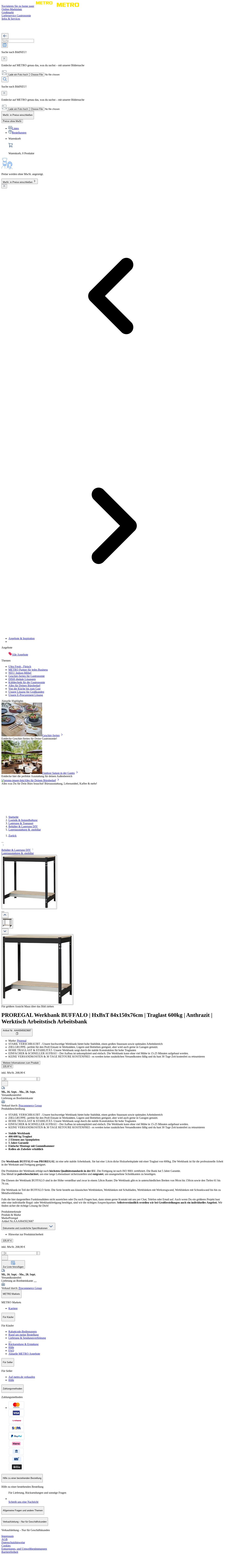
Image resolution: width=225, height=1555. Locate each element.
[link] (116, 146)
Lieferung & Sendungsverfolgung (27, 1337)
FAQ (11, 1350)
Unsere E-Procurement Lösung (25, 694)
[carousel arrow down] (4, 931)
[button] (112, 843)
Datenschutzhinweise (13, 1542)
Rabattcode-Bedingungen (22, 1331)
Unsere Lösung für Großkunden (26, 691)
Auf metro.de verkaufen (21, 1376)
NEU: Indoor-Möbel (19, 672)
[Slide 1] (2, 911)
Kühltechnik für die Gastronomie (26, 682)
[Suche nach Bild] (4, 45)
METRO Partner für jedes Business (28, 669)
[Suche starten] (4, 79)
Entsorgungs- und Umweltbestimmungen (24, 1548)
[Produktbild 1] (7, 923)
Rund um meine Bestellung (23, 1334)
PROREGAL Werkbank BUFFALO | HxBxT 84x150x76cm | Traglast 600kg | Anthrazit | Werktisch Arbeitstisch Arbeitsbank (106, 1018)
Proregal (21, 1040)
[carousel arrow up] (4, 915)
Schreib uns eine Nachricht (23, 1501)
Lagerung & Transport (20, 823)
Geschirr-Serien (51, 735)
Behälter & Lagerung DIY (23, 826)
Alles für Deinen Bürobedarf (24, 685)
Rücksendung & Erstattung (23, 1344)
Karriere (13, 1308)
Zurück (12, 835)
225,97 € (7, 1066)
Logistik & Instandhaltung (22, 820)
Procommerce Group (30, 1105)
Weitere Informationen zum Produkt (21, 1063)
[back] (4, 36)
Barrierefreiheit (9, 1551)
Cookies (6, 1545)
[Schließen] (4, 186)
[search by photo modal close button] (4, 59)
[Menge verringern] (2, 1079)
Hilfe (11, 1347)
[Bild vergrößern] (37, 969)
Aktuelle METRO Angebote (24, 1353)
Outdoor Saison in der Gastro (58, 773)
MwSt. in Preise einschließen (18, 182)
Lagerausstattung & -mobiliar (24, 829)
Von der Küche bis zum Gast (24, 688)
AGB (4, 1539)
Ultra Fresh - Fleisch (19, 666)
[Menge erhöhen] (38, 1079)
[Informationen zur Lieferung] (35, 1281)
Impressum (7, 1536)
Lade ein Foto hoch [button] (18, 74)
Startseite (13, 816)
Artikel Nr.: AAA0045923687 (17, 1030)
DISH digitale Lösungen (22, 679)
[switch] (12, 121)
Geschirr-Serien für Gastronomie (26, 676)
